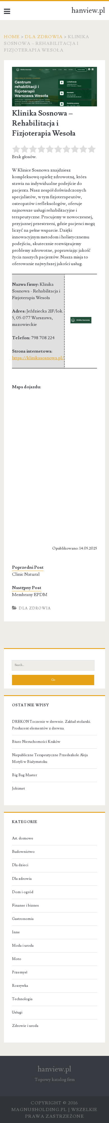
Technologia (22, 999)
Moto (16, 959)
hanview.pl (88, 10)
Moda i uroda (23, 945)
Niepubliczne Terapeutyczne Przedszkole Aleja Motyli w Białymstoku (50, 758)
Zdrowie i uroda (25, 1026)
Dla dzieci (20, 865)
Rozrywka (20, 985)
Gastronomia (23, 919)
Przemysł (19, 972)
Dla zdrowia (44, 37)
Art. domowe (22, 838)
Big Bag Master (24, 775)
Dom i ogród (22, 892)
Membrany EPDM (29, 594)
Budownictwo (23, 851)
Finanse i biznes (25, 905)
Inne (16, 932)
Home (12, 37)
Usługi (17, 1012)
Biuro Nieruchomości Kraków (36, 741)
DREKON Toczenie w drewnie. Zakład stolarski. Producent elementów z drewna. (51, 725)
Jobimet (18, 788)
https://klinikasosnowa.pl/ (38, 358)
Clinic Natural (26, 574)
